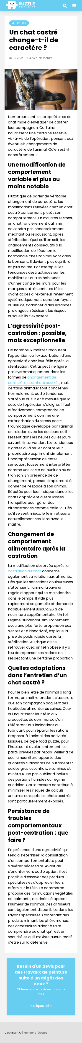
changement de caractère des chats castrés (33, 380)
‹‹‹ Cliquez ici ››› (41, 1006)
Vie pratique (19, 23)
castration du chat (24, 571)
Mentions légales (35, 1033)
